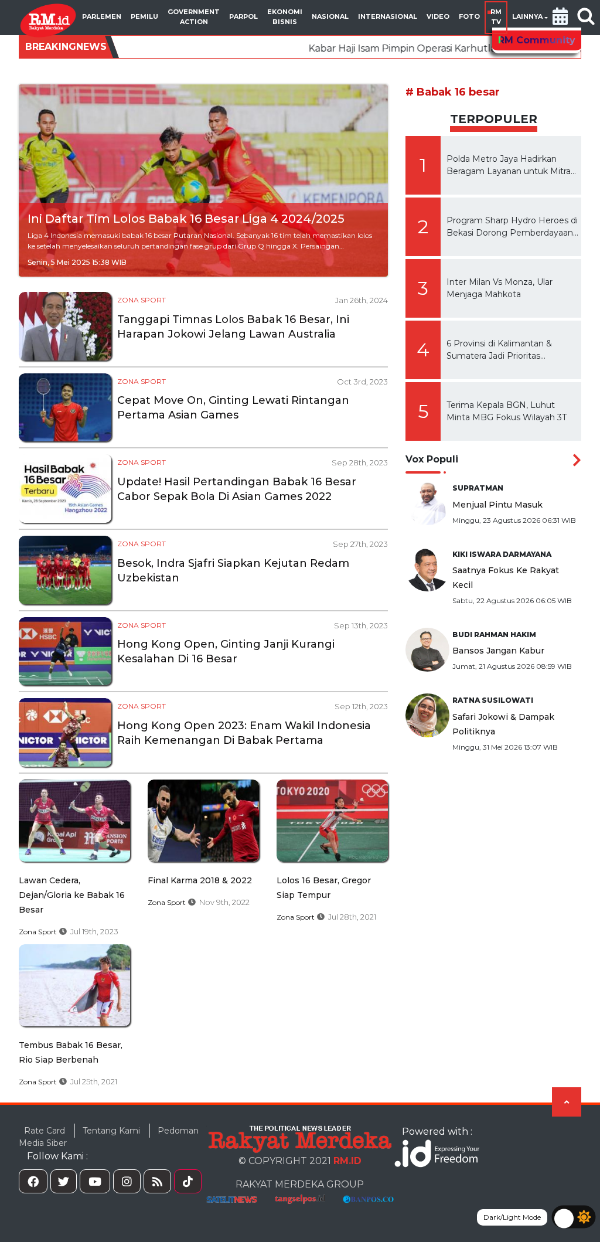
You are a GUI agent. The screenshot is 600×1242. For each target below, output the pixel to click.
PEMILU (144, 16)
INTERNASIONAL (387, 16)
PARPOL (243, 16)
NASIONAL (330, 16)
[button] (560, 17)
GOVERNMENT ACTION (194, 17)
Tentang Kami (111, 1130)
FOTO (469, 16)
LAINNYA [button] (527, 16)
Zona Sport (141, 299)
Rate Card (44, 1130)
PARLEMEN (101, 16)
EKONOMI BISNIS (284, 17)
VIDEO (438, 16)
